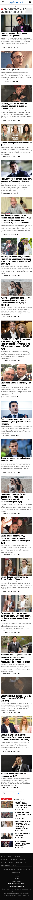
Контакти (16, 878)
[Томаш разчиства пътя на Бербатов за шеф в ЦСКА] (16, 456)
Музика (11, 862)
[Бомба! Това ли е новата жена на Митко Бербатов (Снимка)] (16, 575)
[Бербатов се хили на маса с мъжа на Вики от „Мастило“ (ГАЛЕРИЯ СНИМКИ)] (16, 694)
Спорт (15, 865)
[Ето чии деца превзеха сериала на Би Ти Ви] (16, 140)
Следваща (16, 793)
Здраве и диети (5, 865)
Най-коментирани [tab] (19, 799)
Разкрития (19, 862)
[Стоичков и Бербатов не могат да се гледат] (16, 381)
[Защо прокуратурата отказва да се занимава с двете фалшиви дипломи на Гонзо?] (16, 417)
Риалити (22, 859)
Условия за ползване (25, 871)
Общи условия (16, 881)
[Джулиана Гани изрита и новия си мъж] (7, 839)
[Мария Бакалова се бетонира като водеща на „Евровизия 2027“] (7, 847)
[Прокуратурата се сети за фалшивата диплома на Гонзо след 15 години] (16, 177)
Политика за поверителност (10, 871)
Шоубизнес (4, 859)
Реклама (16, 876)
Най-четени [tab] (6, 799)
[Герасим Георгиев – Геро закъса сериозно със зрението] (16, 31)
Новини (10, 857)
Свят (26, 862)
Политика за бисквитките (16, 886)
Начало (3, 6)
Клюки (3, 857)
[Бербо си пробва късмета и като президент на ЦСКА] (16, 771)
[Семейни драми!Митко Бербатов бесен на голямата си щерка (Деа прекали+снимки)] (16, 101)
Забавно (17, 857)
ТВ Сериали (13, 859)
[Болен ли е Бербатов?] (16, 67)
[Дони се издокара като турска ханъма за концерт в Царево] (7, 817)
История (3, 862)
